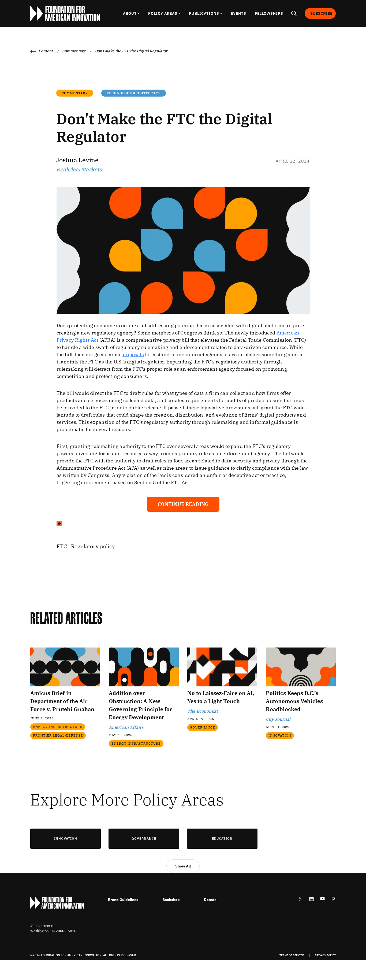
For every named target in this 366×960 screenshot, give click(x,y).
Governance (144, 838)
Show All (183, 866)
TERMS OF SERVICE (291, 955)
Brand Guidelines (123, 899)
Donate (210, 899)
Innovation (65, 838)
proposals (132, 354)
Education (222, 838)
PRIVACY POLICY (325, 955)
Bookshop (171, 899)
